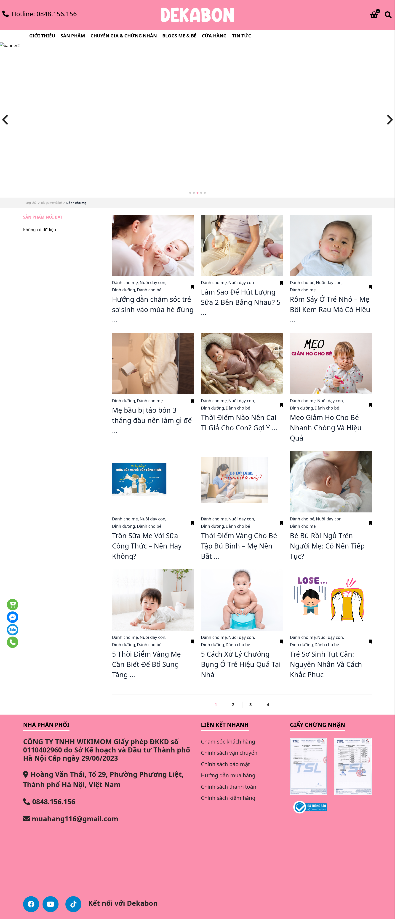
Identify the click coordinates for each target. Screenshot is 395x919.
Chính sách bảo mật (225, 764)
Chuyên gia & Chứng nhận (124, 36)
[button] (190, 193)
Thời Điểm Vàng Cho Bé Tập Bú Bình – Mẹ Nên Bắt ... (239, 546)
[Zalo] (25, 627)
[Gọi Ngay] (25, 640)
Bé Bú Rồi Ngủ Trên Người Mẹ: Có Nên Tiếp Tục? (327, 546)
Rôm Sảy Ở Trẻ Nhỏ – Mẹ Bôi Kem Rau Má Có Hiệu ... (330, 309)
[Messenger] (25, 614)
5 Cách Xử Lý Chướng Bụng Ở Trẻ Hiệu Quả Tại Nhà (241, 664)
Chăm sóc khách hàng (228, 741)
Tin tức (241, 36)
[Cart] (25, 602)
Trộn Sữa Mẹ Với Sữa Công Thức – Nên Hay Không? (146, 546)
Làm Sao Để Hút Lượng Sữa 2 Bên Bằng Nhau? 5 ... (240, 302)
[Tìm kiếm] (388, 15)
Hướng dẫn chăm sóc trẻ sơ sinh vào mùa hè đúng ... (153, 309)
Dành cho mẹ (125, 282)
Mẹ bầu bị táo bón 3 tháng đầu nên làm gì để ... (152, 420)
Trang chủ (30, 203)
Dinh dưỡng (124, 289)
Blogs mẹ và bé (51, 203)
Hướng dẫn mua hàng (228, 775)
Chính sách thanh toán (228, 786)
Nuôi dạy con (153, 282)
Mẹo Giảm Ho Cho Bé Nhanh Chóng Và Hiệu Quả (326, 428)
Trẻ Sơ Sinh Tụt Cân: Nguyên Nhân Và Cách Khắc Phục (326, 664)
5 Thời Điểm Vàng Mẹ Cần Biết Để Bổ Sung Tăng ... (146, 664)
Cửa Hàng (214, 36)
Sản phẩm (73, 36)
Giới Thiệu (42, 36)
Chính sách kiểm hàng (228, 798)
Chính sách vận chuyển (229, 752)
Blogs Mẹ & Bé (179, 36)
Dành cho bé (149, 289)
